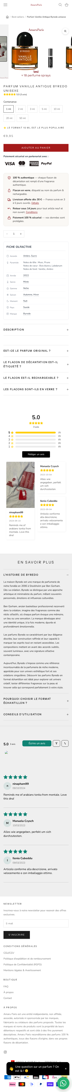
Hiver (36, 294)
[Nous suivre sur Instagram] (5, 1052)
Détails (35, 203)
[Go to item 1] (13, 760)
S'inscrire (17, 934)
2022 (26, 275)
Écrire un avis (37, 743)
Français (51, 1061)
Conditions (32, 212)
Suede (26, 307)
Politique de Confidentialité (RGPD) (22, 964)
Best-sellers (18, 16)
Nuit (25, 301)
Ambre (26, 255)
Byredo (27, 313)
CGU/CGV (8, 953)
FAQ (5, 986)
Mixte (26, 281)
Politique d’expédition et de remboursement (27, 958)
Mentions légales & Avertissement (22, 970)
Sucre (34, 255)
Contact (7, 998)
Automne (27, 294)
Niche (26, 288)
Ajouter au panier (36, 147)
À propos (8, 992)
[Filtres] (56, 743)
